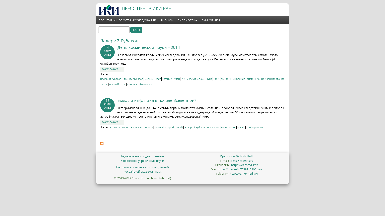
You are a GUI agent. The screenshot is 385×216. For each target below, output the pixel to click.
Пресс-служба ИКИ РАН (236, 156)
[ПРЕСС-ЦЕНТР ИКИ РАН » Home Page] (109, 14)
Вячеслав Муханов (142, 127)
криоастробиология (139, 84)
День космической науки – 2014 (148, 47)
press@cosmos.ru (241, 161)
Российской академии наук (142, 171)
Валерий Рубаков (110, 79)
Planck (241, 127)
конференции (254, 127)
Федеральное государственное (142, 156)
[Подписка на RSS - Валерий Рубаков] (101, 144)
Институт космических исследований (142, 167)
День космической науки (197, 79)
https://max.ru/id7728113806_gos (240, 169)
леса (104, 84)
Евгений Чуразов (133, 79)
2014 (216, 79)
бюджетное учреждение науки (142, 161)
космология (228, 127)
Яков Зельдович (119, 127)
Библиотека (187, 20)
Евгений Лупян (171, 79)
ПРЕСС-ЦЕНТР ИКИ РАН (147, 8)
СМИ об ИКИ (211, 20)
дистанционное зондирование (265, 79)
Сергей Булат (153, 79)
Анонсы (167, 20)
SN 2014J (226, 79)
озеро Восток (117, 84)
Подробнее (113, 69)
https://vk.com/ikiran (244, 165)
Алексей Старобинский (169, 127)
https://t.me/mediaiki (244, 173)
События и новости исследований (127, 20)
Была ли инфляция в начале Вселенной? (156, 100)
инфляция (239, 79)
